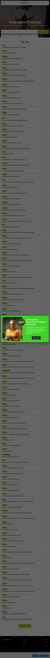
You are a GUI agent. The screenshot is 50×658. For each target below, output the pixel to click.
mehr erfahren (36, 337)
